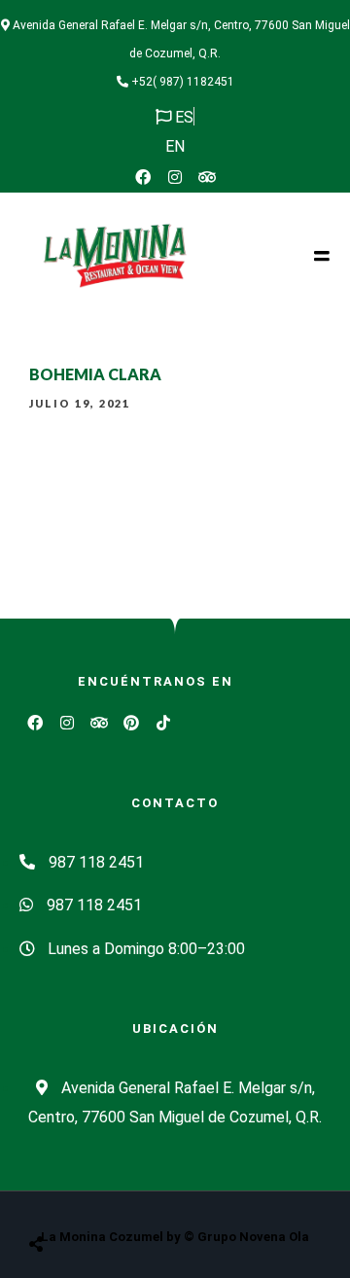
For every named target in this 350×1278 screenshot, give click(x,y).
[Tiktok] (163, 722)
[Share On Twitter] (84, 1195)
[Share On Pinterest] (115, 1195)
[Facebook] (142, 177)
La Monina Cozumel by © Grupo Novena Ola (175, 1236)
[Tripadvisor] (207, 177)
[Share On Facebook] (54, 1195)
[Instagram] (175, 177)
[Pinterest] (131, 722)
